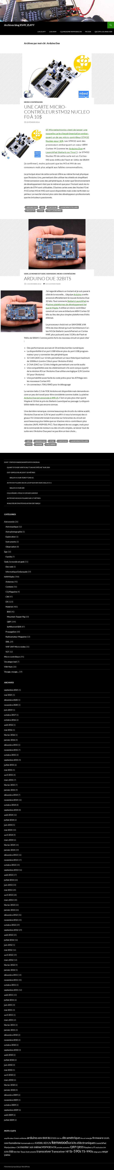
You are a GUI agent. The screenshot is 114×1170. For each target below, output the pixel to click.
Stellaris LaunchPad (76, 301)
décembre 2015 (11, 745)
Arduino (77, 294)
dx (61, 1138)
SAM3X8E (38, 444)
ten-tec (16, 1151)
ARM (42, 207)
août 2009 (8, 1115)
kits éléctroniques (84, 1143)
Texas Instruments (28, 1152)
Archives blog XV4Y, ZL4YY (19, 25)
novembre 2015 (11, 750)
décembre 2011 (11, 975)
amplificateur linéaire (12, 1138)
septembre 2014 (11, 810)
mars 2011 (8, 1020)
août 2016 (8, 725)
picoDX (88, 32)
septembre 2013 (11, 870)
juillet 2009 (9, 1120)
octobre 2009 (10, 1105)
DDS (54, 1138)
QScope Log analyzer (103, 32)
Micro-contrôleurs (33, 102)
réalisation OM (101, 1147)
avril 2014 (8, 835)
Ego (5, 551)
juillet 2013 (9, 880)
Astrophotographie (14, 531)
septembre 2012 (11, 930)
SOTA (6, 1152)
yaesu (7, 1154)
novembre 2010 (11, 1040)
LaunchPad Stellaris (69, 207)
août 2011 (8, 995)
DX (7, 601)
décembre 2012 (11, 915)
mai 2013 (8, 890)
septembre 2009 (11, 1110)
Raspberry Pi (89, 1147)
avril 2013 (8, 895)
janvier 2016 (9, 740)
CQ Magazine (11, 591)
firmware (97, 1137)
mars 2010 (8, 1080)
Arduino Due (76, 148)
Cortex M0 (52, 207)
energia (89, 1138)
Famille (9, 556)
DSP (58, 1138)
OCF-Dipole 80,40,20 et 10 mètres (21, 472)
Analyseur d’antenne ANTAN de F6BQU (23, 503)
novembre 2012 (11, 920)
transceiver (44, 1151)
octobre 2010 (10, 1045)
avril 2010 (8, 1075)
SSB (11, 1151)
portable (59, 1147)
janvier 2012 (9, 970)
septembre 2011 (11, 990)
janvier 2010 (9, 1090)
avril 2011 (8, 1015)
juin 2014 (8, 825)
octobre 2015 (10, 755)
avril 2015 (8, 775)
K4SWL (39, 1143)
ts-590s (75, 1151)
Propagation (11, 631)
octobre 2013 (10, 865)
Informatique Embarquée (16, 571)
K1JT (33, 1143)
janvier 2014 (9, 850)
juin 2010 (8, 1065)
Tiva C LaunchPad (54, 211)
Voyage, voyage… (11, 671)
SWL (7, 641)
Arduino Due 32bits (47, 278)
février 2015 (9, 785)
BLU (50, 1138)
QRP (9, 621)
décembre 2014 (11, 795)
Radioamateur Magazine (16, 636)
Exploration (11, 536)
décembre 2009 (11, 1095)
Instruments (11, 541)
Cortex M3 (62, 441)
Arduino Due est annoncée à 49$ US (41, 397)
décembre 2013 (11, 855)
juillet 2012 (9, 940)
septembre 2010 (11, 1050)
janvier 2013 (9, 910)
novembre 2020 (11, 705)
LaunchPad (101, 1143)
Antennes (10, 581)
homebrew (15, 1142)
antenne (23, 1138)
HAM (6, 1143)
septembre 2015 (11, 760)
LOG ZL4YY (42, 32)
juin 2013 (8, 885)
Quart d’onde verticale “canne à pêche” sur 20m (28, 467)
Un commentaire (53, 284)
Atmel (51, 441)
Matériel (9, 606)
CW (7, 596)
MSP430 (46, 1147)
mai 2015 (8, 770)
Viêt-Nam (8, 666)
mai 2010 (8, 1070)
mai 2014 (8, 830)
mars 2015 (8, 780)
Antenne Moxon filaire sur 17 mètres (23, 498)
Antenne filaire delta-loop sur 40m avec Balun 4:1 (29, 483)
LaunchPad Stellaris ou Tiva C (61, 152)
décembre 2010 (11, 1035)
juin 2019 (8, 710)
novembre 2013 (11, 860)
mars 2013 (8, 900)
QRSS (80, 1147)
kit (69, 1142)
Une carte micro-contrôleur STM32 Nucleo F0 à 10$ (57, 112)
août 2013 (8, 875)
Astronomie (9, 521)
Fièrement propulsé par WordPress (17, 1167)
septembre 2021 (11, 690)
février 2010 (9, 1085)
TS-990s (87, 1151)
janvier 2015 (9, 790)
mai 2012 (8, 950)
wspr (105, 1151)
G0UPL (107, 1138)
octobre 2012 (10, 925)
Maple (29, 444)
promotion (66, 1147)
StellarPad (51, 444)
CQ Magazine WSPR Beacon (71, 32)
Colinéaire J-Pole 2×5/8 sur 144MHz (22, 493)
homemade (26, 1143)
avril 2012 (8, 955)
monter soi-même (30, 1147)
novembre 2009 (11, 1100)
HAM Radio (51, 274)
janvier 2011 (9, 1030)
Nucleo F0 (30, 211)
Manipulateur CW (12, 1147)
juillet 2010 (9, 1060)
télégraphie (98, 1152)
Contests (9, 586)
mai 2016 (8, 730)
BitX (9, 611)
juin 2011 (8, 1005)
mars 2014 (8, 840)
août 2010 (8, 1055)
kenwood (60, 1142)
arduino (32, 1138)
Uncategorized (10, 661)
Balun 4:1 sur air (17, 488)
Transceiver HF (60, 1151)
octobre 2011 (10, 985)
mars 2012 (8, 960)
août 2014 (8, 815)
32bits (28, 441)
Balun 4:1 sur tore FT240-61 (22, 478)
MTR (53, 1147)
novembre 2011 (11, 980)
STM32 (40, 211)
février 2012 (9, 965)
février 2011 (9, 1025)
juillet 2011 (9, 1000)
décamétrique (71, 1138)
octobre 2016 (10, 720)
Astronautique (12, 526)
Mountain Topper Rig (16, 616)
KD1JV (47, 1142)
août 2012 (8, 935)
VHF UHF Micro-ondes (16, 646)
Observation (11, 546)
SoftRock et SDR (14, 626)
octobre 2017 (10, 715)
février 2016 (9, 735)
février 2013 (9, 905)
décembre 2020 (11, 700)
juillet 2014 (9, 820)
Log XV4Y (52, 32)
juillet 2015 (9, 765)
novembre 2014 (11, 800)
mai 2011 (8, 1010)
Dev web (9, 566)
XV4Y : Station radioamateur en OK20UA (21, 462)
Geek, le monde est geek (35, 274)
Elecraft (83, 1138)
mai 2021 (8, 695)
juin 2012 (8, 945)
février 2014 (9, 845)
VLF (7, 651)
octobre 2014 (10, 805)
